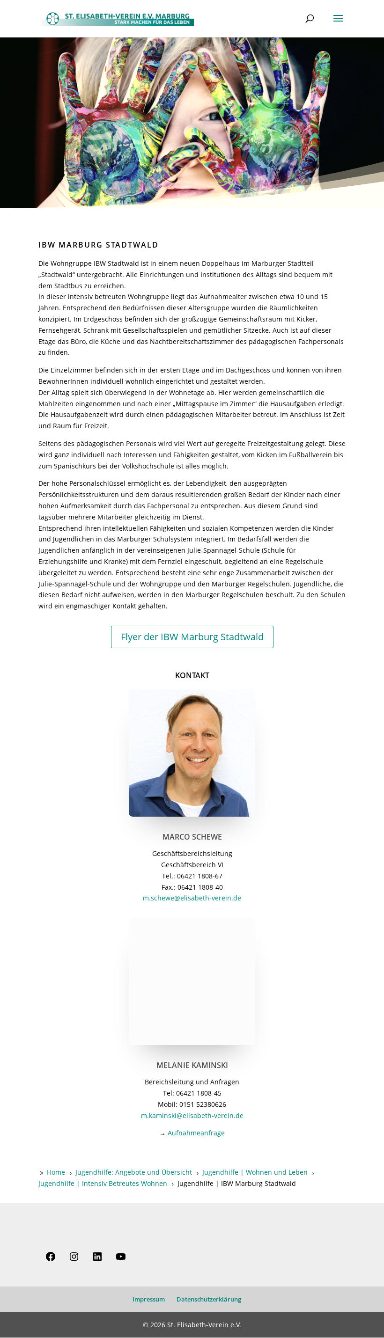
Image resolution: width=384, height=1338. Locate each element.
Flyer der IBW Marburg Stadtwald (192, 636)
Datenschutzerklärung (209, 1299)
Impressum (149, 1299)
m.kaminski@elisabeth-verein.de (192, 1115)
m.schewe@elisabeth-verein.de (192, 897)
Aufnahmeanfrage (196, 1132)
